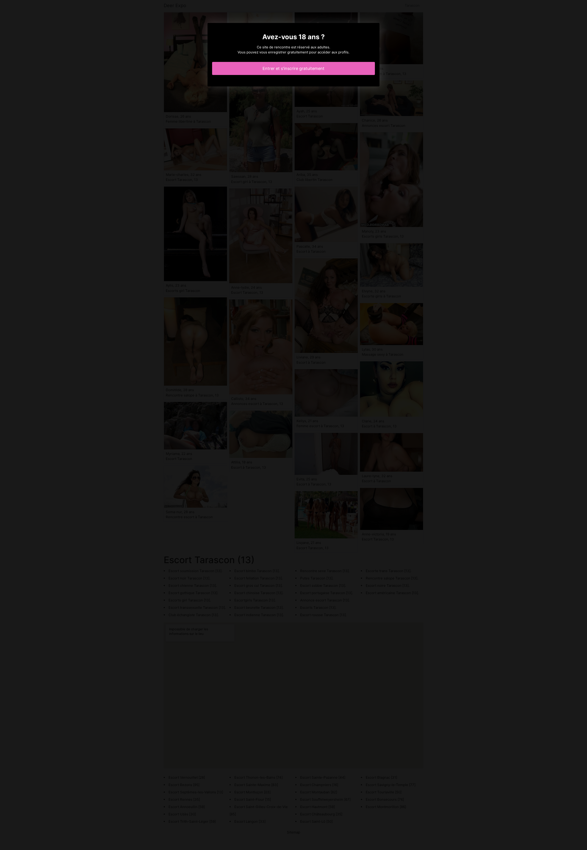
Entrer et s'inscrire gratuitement (293, 68)
